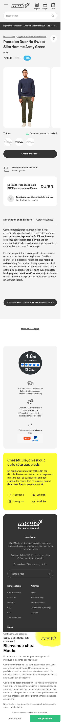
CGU (9, 610)
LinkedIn (41, 492)
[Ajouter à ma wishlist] (53, 38)
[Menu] (6, 6)
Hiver (33, 589)
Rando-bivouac (38, 600)
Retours (11, 600)
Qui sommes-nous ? (16, 631)
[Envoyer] (49, 571)
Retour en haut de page (30, 325)
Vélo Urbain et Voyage (41, 605)
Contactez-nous (14, 589)
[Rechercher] (52, 15)
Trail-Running (37, 594)
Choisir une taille (29, 151)
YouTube (41, 498)
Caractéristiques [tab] (44, 217)
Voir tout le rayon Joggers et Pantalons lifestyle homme (29, 299)
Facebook (18, 492)
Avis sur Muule (14, 615)
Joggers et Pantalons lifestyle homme (31, 36)
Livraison (11, 594)
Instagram (18, 498)
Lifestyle (34, 610)
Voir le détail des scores (27, 197)
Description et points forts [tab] (17, 217)
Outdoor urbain (9, 36)
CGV (9, 605)
